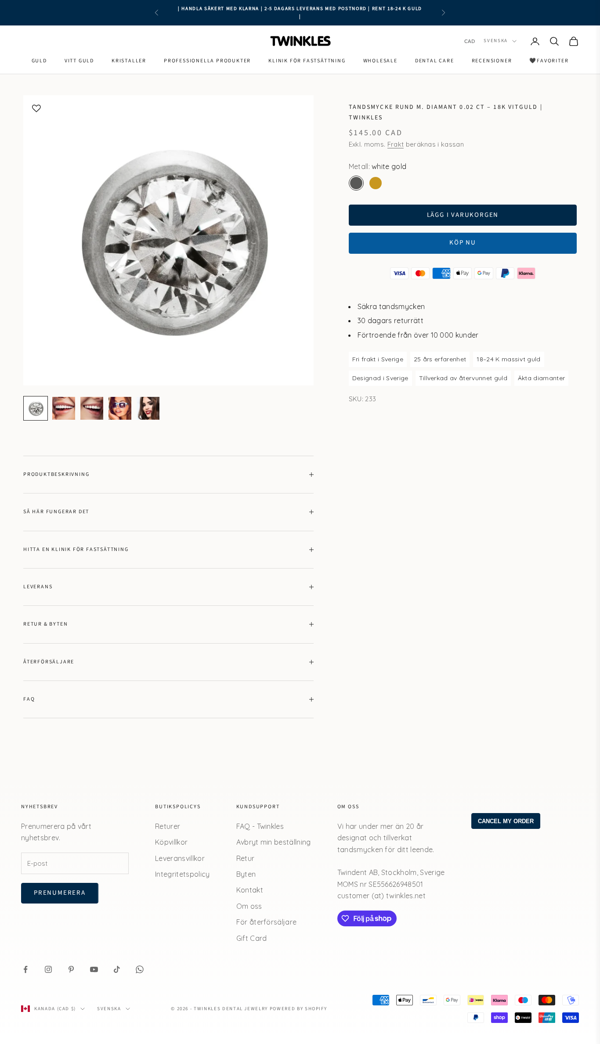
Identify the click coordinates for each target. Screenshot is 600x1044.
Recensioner (492, 61)
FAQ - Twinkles (260, 826)
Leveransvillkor (180, 858)
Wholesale (380, 61)
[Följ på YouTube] (94, 969)
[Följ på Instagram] (48, 969)
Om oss (249, 906)
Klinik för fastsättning (306, 61)
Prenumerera (60, 892)
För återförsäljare (266, 922)
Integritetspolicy (182, 874)
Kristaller (129, 61)
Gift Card (251, 938)
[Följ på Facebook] (25, 969)
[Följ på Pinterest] (71, 969)
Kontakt (249, 890)
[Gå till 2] (63, 408)
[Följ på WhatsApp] (139, 969)
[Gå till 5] (148, 408)
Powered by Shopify (298, 1008)
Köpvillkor (171, 842)
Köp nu (462, 242)
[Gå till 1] (35, 408)
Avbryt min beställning (273, 842)
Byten (246, 874)
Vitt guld (79, 61)
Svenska (496, 41)
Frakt (395, 144)
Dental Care (434, 61)
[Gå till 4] (120, 408)
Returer (167, 826)
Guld (39, 61)
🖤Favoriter (548, 61)
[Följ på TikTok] (116, 969)
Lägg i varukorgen (463, 215)
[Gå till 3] (92, 408)
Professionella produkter (207, 61)
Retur (245, 858)
